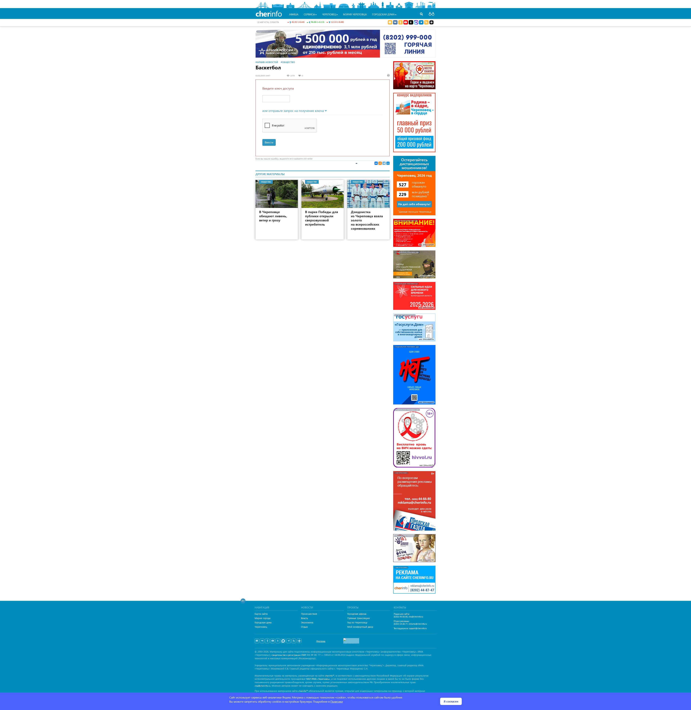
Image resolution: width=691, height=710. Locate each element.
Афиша (293, 14)
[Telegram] (384, 163)
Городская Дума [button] (383, 14)
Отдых (304, 626)
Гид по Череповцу (357, 622)
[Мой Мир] (388, 163)
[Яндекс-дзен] (299, 641)
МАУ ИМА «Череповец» (318, 679)
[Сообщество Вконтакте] (262, 640)
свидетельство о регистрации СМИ (289, 655)
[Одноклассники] (380, 163)
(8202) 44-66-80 (401, 616)
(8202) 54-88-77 (401, 624)
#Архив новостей (267, 62)
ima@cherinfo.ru (416, 616)
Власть (304, 618)
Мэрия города (262, 618)
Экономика (307, 622)
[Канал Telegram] (288, 640)
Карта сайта (261, 613)
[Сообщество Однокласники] (400, 22)
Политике (336, 701)
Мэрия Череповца (355, 14)
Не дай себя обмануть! (414, 204)
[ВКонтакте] (376, 163)
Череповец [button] (329, 14)
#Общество (288, 62)
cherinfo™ (329, 675)
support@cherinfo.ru (418, 628)
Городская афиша (356, 613)
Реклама (320, 641)
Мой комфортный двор (360, 626)
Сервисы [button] (309, 14)
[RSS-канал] (294, 640)
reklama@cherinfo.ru (418, 624)
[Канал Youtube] (405, 22)
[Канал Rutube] (411, 22)
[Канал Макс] (416, 23)
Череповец (261, 626)
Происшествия (309, 613)
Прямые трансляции (358, 618)
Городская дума (263, 622)
